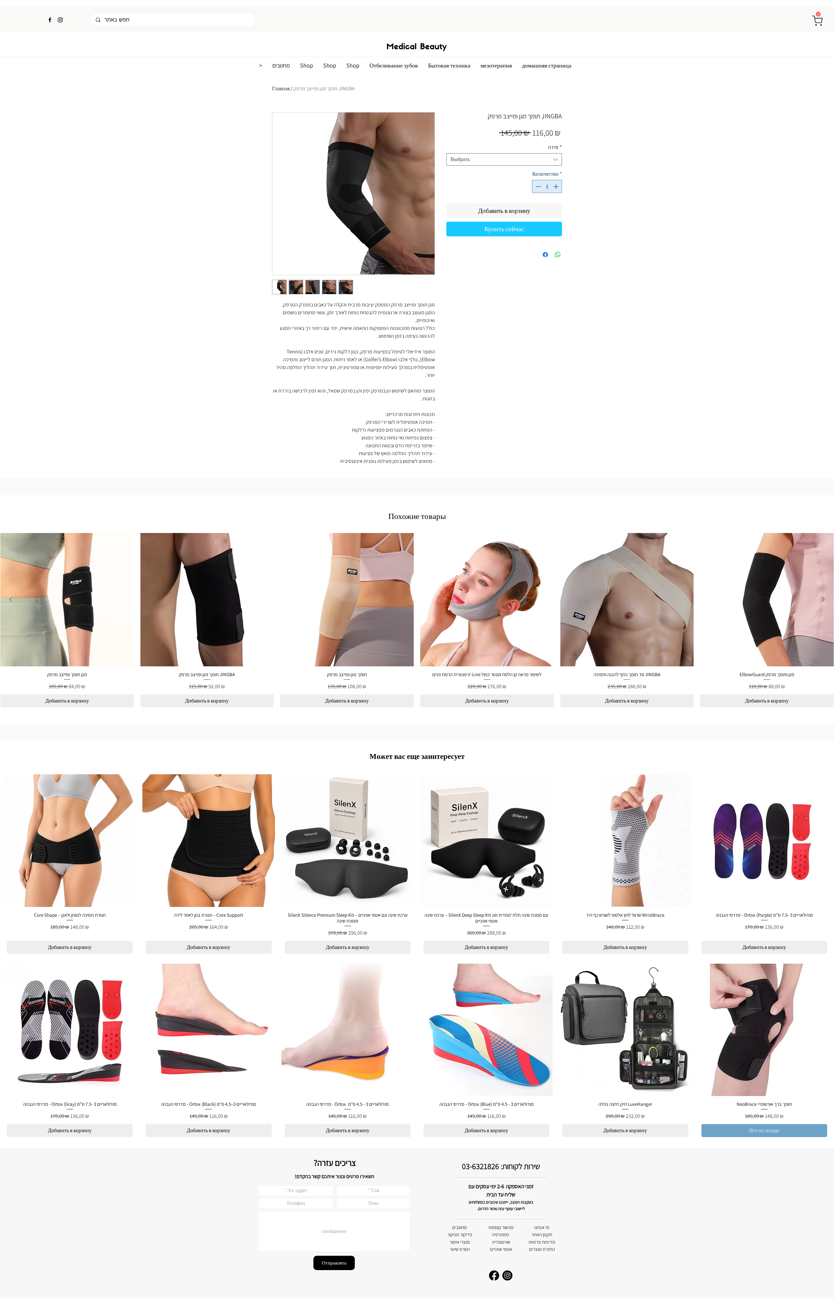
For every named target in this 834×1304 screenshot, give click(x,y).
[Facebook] (50, 20)
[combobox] (504, 159)
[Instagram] (60, 20)
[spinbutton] (547, 186)
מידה (555, 147)
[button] (818, 14)
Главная (281, 88)
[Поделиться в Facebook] (545, 255)
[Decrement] (537, 186)
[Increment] (556, 186)
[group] (417, 620)
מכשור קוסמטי (500, 1227)
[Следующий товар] (823, 599)
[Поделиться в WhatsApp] (558, 255)
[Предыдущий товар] (11, 599)
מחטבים (459, 1227)
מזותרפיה (500, 1234)
